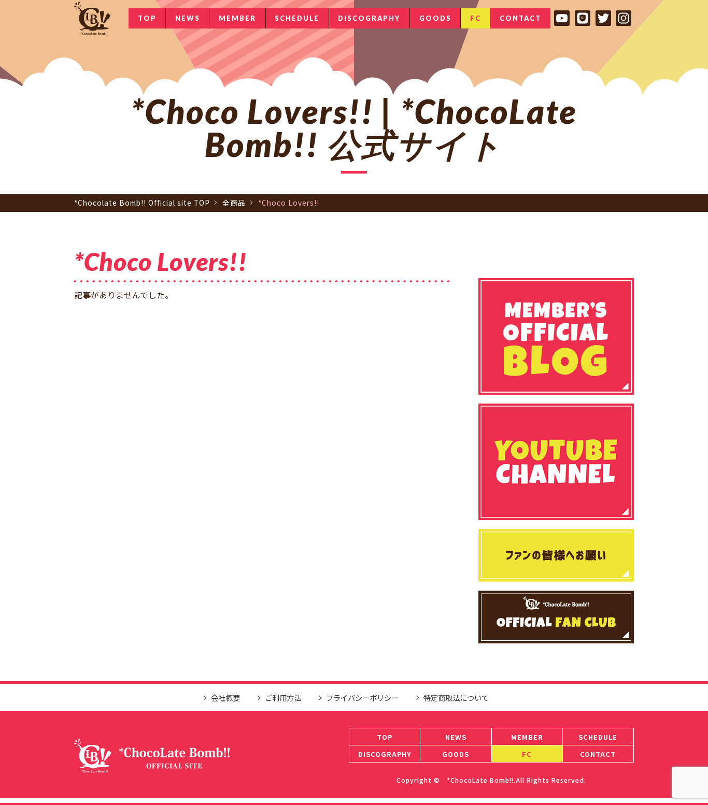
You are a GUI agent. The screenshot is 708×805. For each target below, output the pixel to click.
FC (475, 18)
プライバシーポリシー (362, 697)
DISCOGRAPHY (369, 18)
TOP (147, 18)
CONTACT (520, 18)
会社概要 (225, 697)
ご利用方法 (283, 697)
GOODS (435, 18)
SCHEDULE (297, 18)
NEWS (187, 18)
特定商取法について (456, 697)
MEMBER (237, 18)
